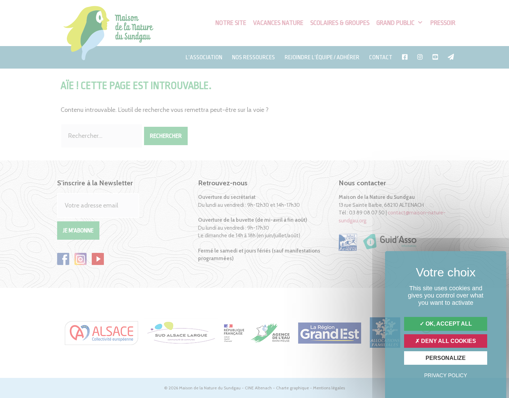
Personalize (446, 358)
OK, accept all (448, 324)
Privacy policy (445, 375)
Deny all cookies (448, 341)
